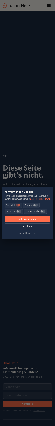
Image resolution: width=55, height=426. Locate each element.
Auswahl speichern (27, 233)
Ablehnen (28, 226)
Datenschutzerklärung (40, 199)
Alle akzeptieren (27, 219)
